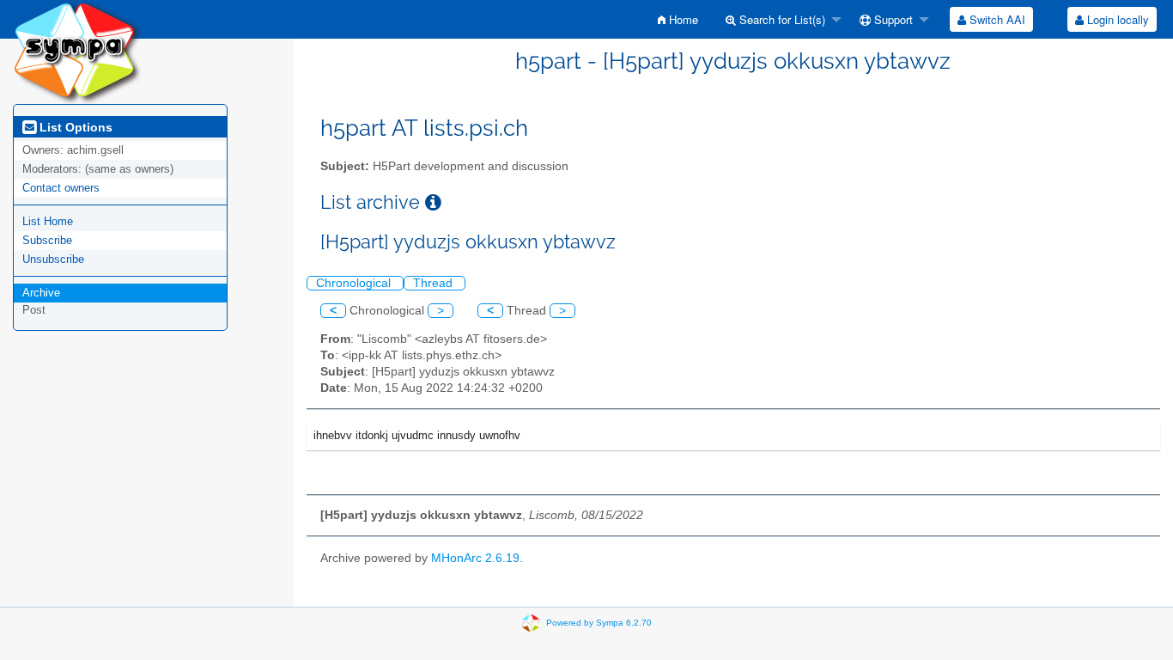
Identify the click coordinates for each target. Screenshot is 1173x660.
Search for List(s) (780, 19)
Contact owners (61, 187)
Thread (434, 283)
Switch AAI (995, 19)
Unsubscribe (53, 259)
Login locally (1116, 19)
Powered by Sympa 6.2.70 (599, 622)
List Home (47, 221)
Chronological (355, 283)
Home (682, 19)
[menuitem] (678, 19)
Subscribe (47, 240)
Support (892, 19)
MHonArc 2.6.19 (475, 558)
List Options (74, 127)
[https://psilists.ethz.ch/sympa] (77, 51)
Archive (41, 292)
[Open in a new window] (433, 202)
